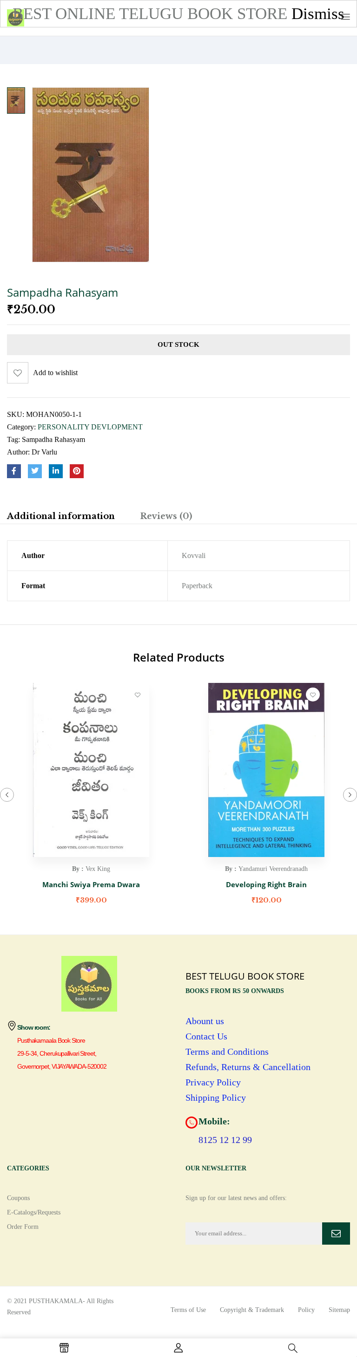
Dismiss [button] (317, 14)
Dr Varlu (44, 452)
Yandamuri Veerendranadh (273, 868)
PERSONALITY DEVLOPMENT (90, 427)
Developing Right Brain (266, 884)
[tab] (61, 517)
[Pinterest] (77, 471)
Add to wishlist (55, 373)
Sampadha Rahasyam (53, 439)
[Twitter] (35, 471)
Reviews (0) (166, 516)
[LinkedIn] (56, 471)
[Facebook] (14, 471)
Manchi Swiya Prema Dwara (91, 884)
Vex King (98, 868)
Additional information (61, 516)
